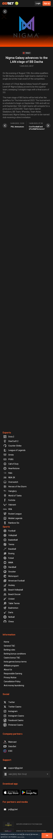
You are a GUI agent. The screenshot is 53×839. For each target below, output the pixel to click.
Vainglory (12, 491)
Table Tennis (14, 603)
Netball (11, 617)
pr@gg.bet (13, 809)
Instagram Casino (16, 716)
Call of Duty (13, 464)
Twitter (11, 702)
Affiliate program (11, 665)
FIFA (10, 509)
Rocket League (15, 514)
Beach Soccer (14, 594)
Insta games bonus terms (15, 662)
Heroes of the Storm (17, 486)
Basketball (13, 540)
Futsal (11, 558)
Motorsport (13, 576)
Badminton (13, 608)
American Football (16, 581)
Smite (11, 455)
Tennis (11, 544)
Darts (10, 612)
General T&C (9, 646)
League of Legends (16, 450)
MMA (10, 562)
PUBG (10, 459)
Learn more (20, 837)
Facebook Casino (15, 720)
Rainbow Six (13, 523)
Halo (10, 473)
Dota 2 (11, 437)
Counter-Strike (14, 446)
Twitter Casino (14, 707)
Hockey (11, 585)
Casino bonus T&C (12, 658)
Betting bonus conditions (15, 654)
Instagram (13, 711)
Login (38, 3)
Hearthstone (14, 468)
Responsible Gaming (13, 673)
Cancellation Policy (12, 681)
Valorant (12, 505)
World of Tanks (15, 495)
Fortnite (11, 500)
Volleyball (12, 535)
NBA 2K (11, 477)
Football (11, 531)
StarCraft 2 (13, 441)
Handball (12, 567)
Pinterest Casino (15, 725)
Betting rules (9, 650)
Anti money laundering (14, 685)
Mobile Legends (15, 518)
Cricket (11, 599)
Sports (6, 526)
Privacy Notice (10, 677)
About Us (8, 669)
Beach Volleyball (15, 590)
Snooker (12, 571)
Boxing (11, 553)
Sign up (47, 3)
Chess (11, 621)
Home (6, 642)
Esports (7, 432)
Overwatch (13, 482)
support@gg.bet (15, 768)
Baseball (12, 549)
